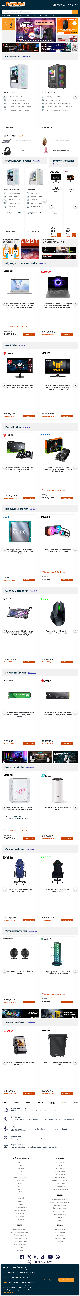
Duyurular (60, 1217)
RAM (20, 1171)
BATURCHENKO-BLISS (13, 189)
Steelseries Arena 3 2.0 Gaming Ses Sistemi (20, 972)
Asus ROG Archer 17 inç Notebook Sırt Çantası (57, 1063)
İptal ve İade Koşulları (59, 1208)
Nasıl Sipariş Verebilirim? (59, 1199)
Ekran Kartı (20, 1168)
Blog (53, 15)
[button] (3, 5)
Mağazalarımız (31, 15)
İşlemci (20, 1162)
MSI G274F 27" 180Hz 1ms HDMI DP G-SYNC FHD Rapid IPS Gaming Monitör (19, 386)
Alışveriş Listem (60, 1238)
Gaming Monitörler (20, 1210)
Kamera (20, 1204)
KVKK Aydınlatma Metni (59, 1180)
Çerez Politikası (60, 1183)
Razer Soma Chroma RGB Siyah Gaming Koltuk (57, 890)
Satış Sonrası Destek (59, 1214)
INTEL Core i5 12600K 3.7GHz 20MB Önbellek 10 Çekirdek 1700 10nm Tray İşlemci (19, 551)
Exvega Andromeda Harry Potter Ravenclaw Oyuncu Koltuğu (20, 890)
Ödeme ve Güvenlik (60, 1174)
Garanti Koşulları (60, 1177)
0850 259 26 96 (43, 1261)
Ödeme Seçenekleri (60, 1205)
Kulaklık (20, 1192)
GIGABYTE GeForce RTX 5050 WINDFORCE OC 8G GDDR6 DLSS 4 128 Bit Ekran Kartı (58, 469)
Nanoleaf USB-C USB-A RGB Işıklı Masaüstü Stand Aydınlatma (58, 972)
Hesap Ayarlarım (60, 1229)
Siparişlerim (60, 1235)
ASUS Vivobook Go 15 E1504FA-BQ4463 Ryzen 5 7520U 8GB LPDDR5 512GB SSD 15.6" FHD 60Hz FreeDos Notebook (20, 305)
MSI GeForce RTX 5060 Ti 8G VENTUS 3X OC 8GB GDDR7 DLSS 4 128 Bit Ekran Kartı (20, 469)
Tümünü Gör (26, 56)
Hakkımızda (44, 15)
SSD (20, 1174)
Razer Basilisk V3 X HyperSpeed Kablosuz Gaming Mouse (57, 632)
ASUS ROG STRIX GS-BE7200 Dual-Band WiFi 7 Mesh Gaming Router (19, 808)
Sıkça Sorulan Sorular (59, 1211)
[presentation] (4, 96)
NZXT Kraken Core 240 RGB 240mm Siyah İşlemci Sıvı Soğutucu (58, 550)
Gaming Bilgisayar (20, 1213)
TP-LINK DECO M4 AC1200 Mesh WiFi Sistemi (57, 808)
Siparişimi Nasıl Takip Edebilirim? (60, 1202)
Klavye (20, 1186)
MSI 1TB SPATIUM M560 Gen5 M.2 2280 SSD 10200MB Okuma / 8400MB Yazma (58, 714)
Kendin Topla (19, 15)
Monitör (20, 1183)
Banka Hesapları (60, 1171)
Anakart (20, 1165)
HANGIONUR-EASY (49, 93)
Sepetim (60, 1241)
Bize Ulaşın (60, 1220)
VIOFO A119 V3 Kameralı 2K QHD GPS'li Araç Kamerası (20, 1063)
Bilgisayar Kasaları (20, 1177)
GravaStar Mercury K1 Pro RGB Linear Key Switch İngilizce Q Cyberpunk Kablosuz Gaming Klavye (20, 633)
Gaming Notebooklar (20, 1207)
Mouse (20, 1189)
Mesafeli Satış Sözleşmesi (60, 1189)
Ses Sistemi (20, 1201)
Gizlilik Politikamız (59, 1186)
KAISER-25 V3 (32, 189)
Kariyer (60, 1165)
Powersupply (20, 1180)
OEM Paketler (6, 15)
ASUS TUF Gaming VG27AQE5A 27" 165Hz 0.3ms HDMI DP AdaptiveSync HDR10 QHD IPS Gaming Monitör (57, 387)
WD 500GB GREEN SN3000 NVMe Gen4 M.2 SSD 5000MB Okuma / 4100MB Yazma (20, 714)
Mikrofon (20, 1195)
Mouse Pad (20, 1198)
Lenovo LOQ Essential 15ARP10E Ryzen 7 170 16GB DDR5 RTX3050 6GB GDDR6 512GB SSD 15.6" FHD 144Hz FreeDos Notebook (58, 306)
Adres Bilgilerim (60, 1232)
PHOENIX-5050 (10, 93)
